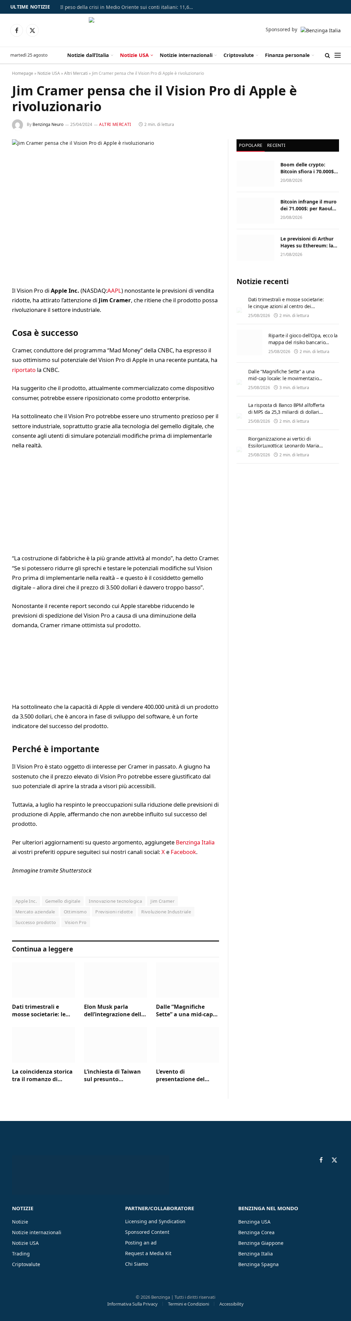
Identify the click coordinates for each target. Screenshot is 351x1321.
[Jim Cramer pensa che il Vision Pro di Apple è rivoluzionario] (115, 207)
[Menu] (338, 55)
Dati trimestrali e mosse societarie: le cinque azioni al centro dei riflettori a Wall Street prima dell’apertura (43, 1010)
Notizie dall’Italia (88, 55)
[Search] (327, 55)
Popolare (250, 145)
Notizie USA (134, 55)
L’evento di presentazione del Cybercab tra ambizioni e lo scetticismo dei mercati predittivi (180, 1075)
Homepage (22, 73)
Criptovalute (238, 55)
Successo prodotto (35, 922)
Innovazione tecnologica (115, 901)
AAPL (114, 290)
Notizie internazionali (186, 55)
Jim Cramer (162, 901)
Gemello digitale (62, 901)
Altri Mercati (76, 73)
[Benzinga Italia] (175, 30)
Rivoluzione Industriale (166, 912)
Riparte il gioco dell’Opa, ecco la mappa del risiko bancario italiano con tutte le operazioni (303, 342)
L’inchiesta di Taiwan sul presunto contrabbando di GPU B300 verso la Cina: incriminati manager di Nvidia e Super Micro (115, 1075)
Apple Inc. (26, 901)
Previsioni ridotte (114, 912)
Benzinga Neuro (48, 124)
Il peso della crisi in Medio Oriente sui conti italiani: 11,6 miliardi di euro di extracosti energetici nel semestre (128, 7)
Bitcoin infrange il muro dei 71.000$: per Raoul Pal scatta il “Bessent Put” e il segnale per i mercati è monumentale (309, 205)
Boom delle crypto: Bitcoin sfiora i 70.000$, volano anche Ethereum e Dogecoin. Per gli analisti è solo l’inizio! (308, 168)
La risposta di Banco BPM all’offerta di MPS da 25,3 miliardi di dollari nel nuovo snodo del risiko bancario (286, 415)
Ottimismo (75, 912)
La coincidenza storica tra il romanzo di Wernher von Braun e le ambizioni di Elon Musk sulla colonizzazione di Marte (42, 1075)
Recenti (276, 145)
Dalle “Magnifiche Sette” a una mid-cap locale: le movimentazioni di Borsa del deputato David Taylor (184, 1010)
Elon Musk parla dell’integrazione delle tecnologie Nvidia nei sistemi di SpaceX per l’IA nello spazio (114, 1010)
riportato (24, 370)
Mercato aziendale (35, 912)
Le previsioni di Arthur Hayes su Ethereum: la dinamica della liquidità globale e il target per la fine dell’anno (308, 242)
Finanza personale (287, 55)
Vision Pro (76, 922)
